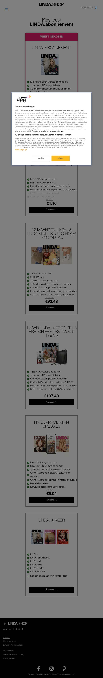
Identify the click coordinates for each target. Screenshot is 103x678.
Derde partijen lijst (21, 150)
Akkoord (60, 158)
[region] (51, 128)
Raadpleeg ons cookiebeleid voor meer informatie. (48, 131)
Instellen (41, 158)
